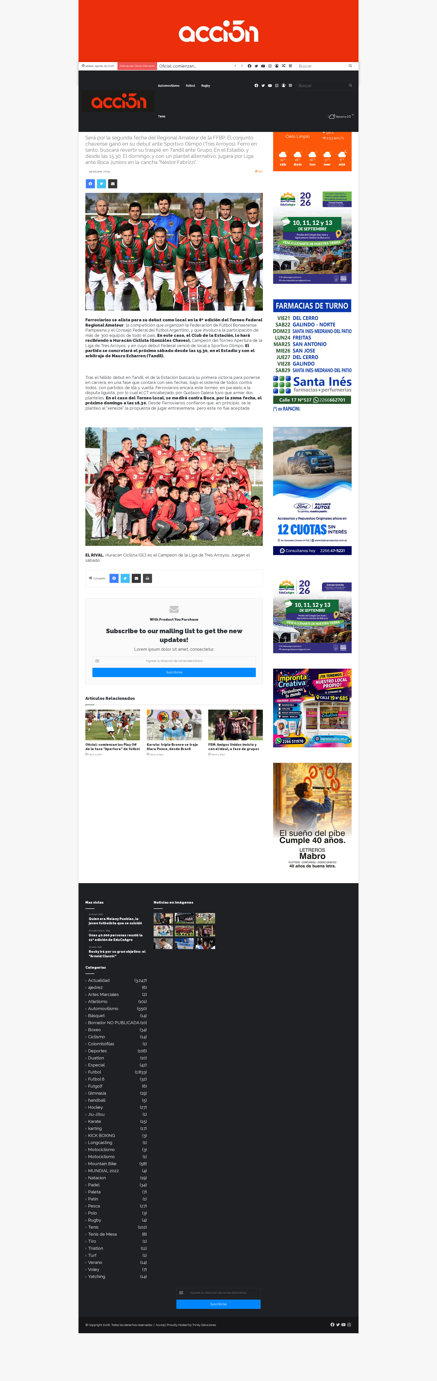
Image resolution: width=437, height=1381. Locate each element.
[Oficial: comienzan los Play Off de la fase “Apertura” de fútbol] (112, 725)
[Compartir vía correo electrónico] (112, 183)
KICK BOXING (101, 1135)
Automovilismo (169, 85)
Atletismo (97, 1001)
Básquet (96, 1015)
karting (95, 1128)
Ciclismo (96, 1036)
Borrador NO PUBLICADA (114, 1022)
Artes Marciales (103, 994)
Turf (92, 1255)
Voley (93, 1269)
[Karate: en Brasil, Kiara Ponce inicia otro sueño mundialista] (184, 943)
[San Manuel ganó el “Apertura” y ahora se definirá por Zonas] (184, 930)
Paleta (94, 1191)
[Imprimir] (147, 578)
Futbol (190, 85)
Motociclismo (101, 1149)
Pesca (94, 1206)
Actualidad (99, 980)
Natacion (97, 1177)
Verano (95, 1262)
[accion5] (118, 101)
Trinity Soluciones (204, 1325)
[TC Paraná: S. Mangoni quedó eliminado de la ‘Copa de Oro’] (163, 943)
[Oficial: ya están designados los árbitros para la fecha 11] (205, 943)
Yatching (96, 1276)
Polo (92, 1213)
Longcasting (100, 1142)
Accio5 (160, 1325)
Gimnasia (97, 1093)
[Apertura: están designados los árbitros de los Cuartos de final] (163, 918)
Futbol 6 (96, 1079)
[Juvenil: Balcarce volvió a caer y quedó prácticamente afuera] (184, 918)
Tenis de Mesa (102, 1234)
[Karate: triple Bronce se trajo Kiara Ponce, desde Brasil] (174, 725)
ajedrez (95, 987)
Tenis (161, 116)
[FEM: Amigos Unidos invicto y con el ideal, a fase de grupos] (235, 725)
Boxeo (94, 1029)
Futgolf (95, 1086)
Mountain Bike (102, 1163)
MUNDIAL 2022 (103, 1170)
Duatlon (96, 1058)
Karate (94, 1121)
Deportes (97, 1050)
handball (96, 1100)
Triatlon (95, 1248)
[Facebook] (90, 183)
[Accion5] (218, 30)
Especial (96, 1065)
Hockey (95, 1107)
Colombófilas (101, 1043)
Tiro (92, 1241)
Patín (93, 1199)
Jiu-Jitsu (96, 1114)
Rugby (205, 85)
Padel (93, 1184)
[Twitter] (101, 183)
